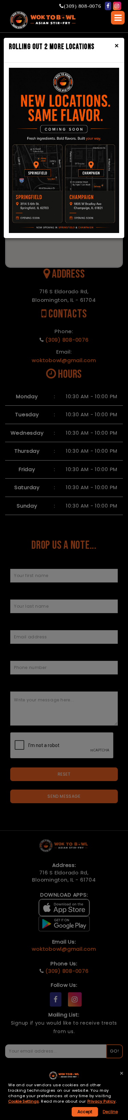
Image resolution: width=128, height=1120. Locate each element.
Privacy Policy (101, 1101)
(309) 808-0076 (82, 6)
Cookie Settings (23, 1101)
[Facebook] (108, 6)
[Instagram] (117, 6)
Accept (84, 1112)
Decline (110, 1112)
